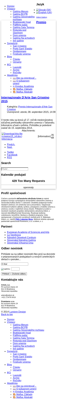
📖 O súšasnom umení (24, 389)
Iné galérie (18, 40)
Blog (9, 56)
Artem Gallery (41, 17)
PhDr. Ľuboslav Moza (24, 219)
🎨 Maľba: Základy (22, 89)
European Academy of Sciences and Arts (28, 232)
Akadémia (12, 75)
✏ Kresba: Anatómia (23, 86)
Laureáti (17, 67)
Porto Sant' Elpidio (22, 48)
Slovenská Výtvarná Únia (20, 243)
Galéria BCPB (20, 14)
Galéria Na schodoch (24, 38)
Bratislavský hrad (22, 22)
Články (16, 59)
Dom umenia (19, 35)
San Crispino (19, 46)
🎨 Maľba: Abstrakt (22, 92)
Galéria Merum (20, 11)
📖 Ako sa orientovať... (24, 78)
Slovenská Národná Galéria (21, 240)
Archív (16, 70)
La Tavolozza (14, 235)
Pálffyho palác (20, 24)
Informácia (7, 139)
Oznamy (17, 62)
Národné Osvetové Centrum (21, 237)
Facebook (12, 155)
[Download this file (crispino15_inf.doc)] (19, 136)
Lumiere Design (17, 311)
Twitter (10, 152)
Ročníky (17, 72)
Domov (10, 6)
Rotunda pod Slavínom (19, 31)
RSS (9, 157)
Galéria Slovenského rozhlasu (28, 330)
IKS (9, 64)
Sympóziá (12, 43)
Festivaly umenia (22, 54)
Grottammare (19, 51)
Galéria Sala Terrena (23, 27)
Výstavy (11, 9)
